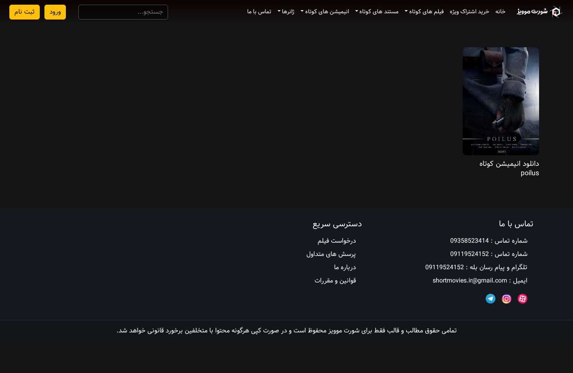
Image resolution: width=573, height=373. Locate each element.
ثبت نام (24, 12)
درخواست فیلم (337, 241)
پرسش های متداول (331, 254)
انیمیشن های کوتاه (327, 11)
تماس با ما (259, 11)
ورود (55, 12)
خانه (500, 11)
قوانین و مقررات (335, 280)
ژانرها (288, 11)
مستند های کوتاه (378, 11)
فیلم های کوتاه (426, 11)
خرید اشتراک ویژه (469, 11)
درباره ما (345, 267)
